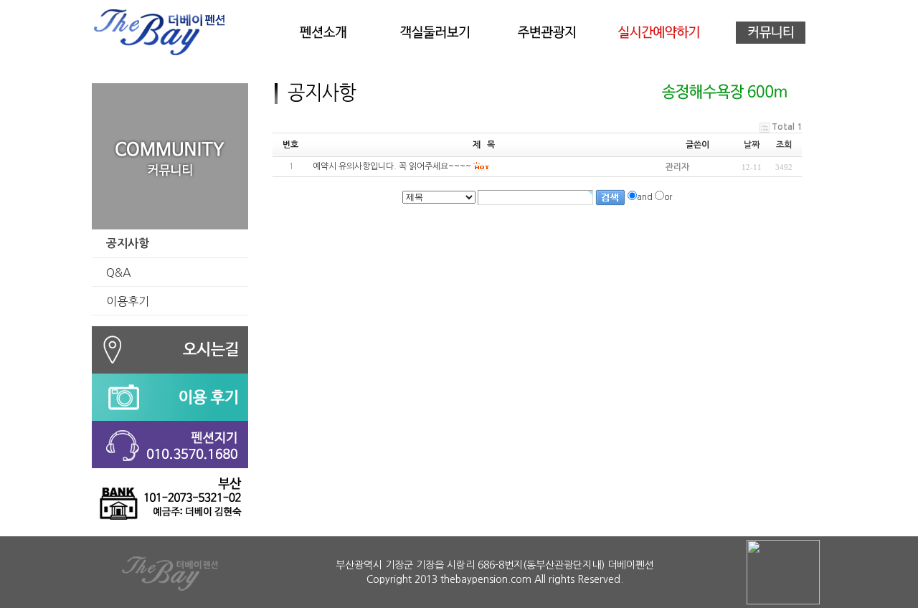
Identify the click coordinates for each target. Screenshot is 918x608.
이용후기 (127, 301)
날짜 (752, 145)
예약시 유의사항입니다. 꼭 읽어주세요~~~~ (392, 166)
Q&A (118, 272)
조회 (784, 145)
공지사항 (127, 243)
